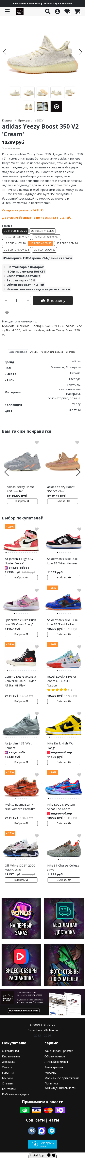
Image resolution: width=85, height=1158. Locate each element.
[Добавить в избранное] (7, 313)
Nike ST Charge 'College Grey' (63, 867)
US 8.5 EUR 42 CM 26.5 (46, 237)
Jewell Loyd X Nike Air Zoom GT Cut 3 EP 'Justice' (61, 680)
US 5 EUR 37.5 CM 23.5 (16, 249)
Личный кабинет (56, 1062)
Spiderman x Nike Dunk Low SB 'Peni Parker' (62, 622)
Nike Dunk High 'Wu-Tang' (61, 745)
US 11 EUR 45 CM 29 (15, 231)
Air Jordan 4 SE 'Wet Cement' (18, 745)
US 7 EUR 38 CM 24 (67, 243)
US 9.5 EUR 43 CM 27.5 (16, 237)
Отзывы (7, 1083)
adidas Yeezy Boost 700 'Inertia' (20, 489)
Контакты (9, 1089)
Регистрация (53, 1067)
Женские (23, 326)
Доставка (8, 1062)
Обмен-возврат (55, 1056)
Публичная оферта (15, 1094)
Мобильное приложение (62, 1078)
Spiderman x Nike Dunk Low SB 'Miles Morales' (62, 561)
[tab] (6, 552)
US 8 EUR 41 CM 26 (15, 243)
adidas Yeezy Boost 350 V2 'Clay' (61, 489)
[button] (4, 52)
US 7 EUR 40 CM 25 (41, 243)
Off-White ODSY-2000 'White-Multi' (20, 867)
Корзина (50, 1072)
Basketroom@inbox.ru (42, 1030)
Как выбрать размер (59, 1051)
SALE (48, 326)
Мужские (8, 326)
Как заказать (11, 1056)
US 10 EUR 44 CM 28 (42, 231)
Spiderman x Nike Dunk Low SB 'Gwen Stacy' (20, 622)
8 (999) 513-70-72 (42, 1024)
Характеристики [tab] (18, 351)
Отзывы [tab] (34, 351)
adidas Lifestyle (33, 330)
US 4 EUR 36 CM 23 (44, 249)
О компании (10, 1051)
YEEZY (58, 326)
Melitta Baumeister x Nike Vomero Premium (20, 806)
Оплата (7, 1067)
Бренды (37, 326)
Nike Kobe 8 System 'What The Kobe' (61, 806)
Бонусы (7, 1078)
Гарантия (8, 1072)
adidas (70, 326)
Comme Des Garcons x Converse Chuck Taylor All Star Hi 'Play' (20, 680)
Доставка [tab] (71, 351)
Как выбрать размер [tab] (52, 351)
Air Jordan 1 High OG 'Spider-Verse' (19, 561)
